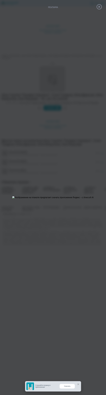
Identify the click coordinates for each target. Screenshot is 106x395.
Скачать (67, 386)
